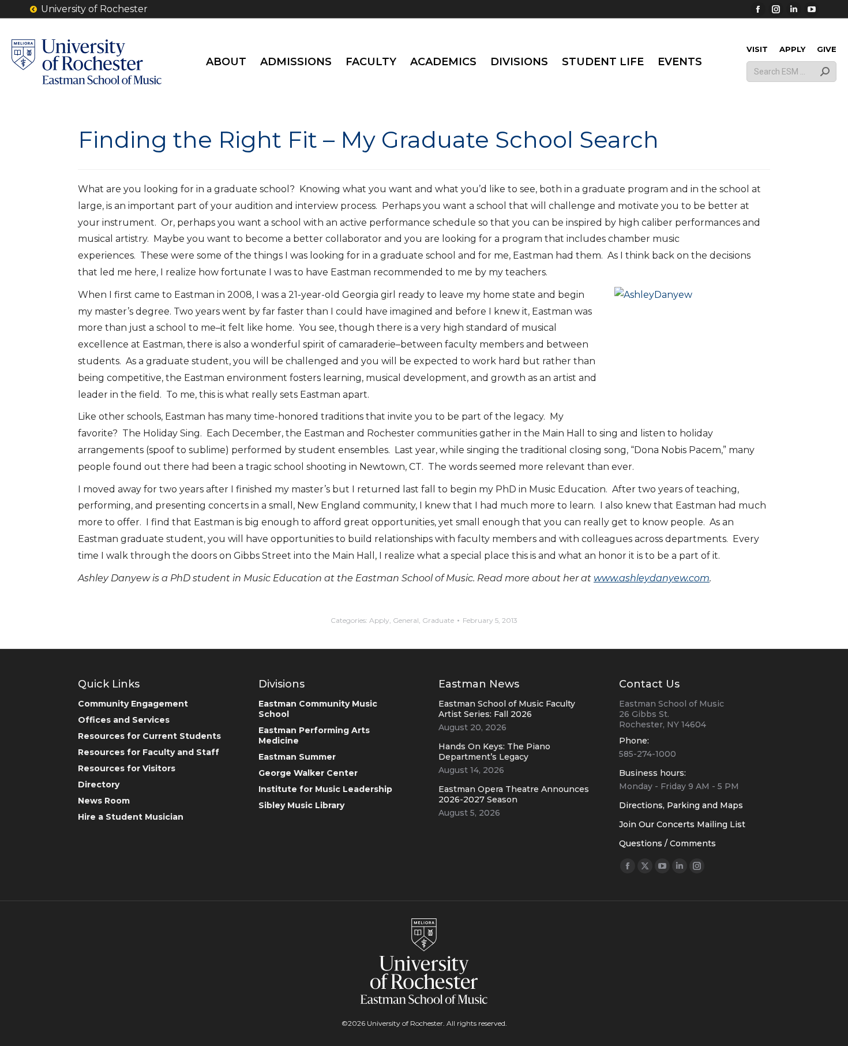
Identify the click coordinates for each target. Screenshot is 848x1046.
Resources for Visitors (126, 768)
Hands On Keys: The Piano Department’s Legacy (494, 751)
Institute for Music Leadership (325, 789)
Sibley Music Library (301, 805)
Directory (98, 784)
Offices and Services (124, 720)
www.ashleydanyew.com (652, 578)
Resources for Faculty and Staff (148, 752)
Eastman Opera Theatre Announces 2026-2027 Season (513, 794)
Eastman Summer (297, 757)
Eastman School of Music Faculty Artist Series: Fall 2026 (506, 708)
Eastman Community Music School (317, 708)
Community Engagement (133, 703)
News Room (104, 800)
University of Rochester (94, 8)
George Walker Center (308, 773)
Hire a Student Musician (130, 817)
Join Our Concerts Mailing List (682, 824)
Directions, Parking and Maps (681, 805)
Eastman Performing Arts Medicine (314, 735)
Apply (379, 620)
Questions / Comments (667, 843)
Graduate (438, 620)
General (406, 620)
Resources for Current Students (149, 736)
